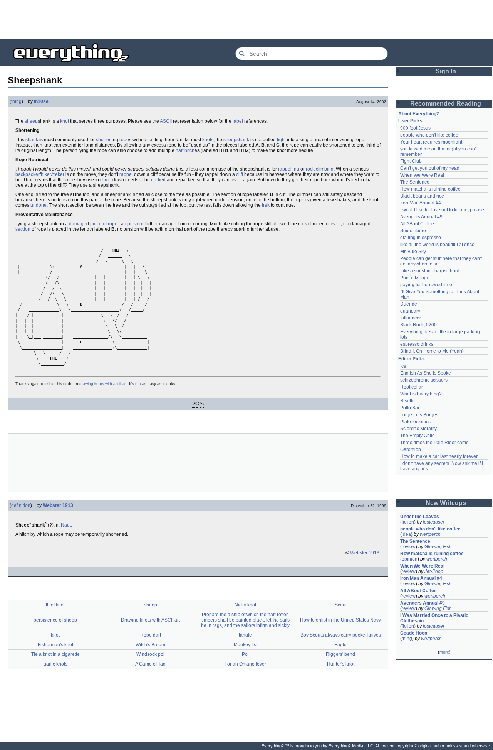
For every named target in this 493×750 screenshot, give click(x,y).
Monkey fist (245, 644)
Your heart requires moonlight (431, 142)
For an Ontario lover (245, 664)
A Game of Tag (150, 664)
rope (124, 139)
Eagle (340, 644)
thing (16, 101)
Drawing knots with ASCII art (150, 620)
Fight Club (411, 161)
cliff (239, 174)
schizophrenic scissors (424, 380)
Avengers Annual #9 (421, 217)
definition (20, 505)
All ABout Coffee (417, 223)
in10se (41, 101)
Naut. (66, 525)
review (409, 546)
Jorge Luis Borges (419, 414)
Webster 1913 (58, 505)
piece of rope (103, 223)
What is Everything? (421, 394)
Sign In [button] (446, 71)
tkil (47, 384)
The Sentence (414, 182)
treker (58, 174)
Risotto (407, 401)
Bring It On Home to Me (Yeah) (432, 351)
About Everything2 (418, 114)
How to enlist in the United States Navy (340, 620)
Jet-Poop (433, 571)
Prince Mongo (414, 277)
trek (266, 205)
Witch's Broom (150, 644)
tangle (245, 635)
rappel (126, 174)
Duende (408, 304)
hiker (46, 174)
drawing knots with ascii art (103, 384)
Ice (403, 366)
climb (105, 179)
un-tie (157, 179)
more (444, 652)
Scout (341, 605)
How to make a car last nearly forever (439, 456)
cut (152, 139)
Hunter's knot (340, 664)
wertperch (430, 534)
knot (64, 121)
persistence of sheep (55, 620)
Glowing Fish (438, 546)
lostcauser (433, 522)
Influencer (410, 318)
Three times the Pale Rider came (434, 442)
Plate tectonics (415, 421)
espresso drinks (416, 344)
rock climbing (320, 169)
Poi (245, 654)
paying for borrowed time (426, 284)
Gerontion (410, 449)
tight (281, 139)
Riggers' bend (340, 654)
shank (31, 139)
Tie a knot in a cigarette (55, 654)
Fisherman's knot (55, 644)
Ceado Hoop (413, 633)
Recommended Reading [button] (445, 103)
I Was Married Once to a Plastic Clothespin (435, 618)
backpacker (27, 174)
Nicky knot (245, 605)
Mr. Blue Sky (413, 251)
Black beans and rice (422, 196)
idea (406, 534)
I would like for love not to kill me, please (442, 210)
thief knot (55, 605)
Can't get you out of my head (429, 168)
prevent (135, 223)
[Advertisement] (246, 19)
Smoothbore (413, 230)
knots (207, 139)
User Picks (410, 120)
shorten (104, 139)
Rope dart (150, 635)
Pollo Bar (409, 407)
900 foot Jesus (415, 128)
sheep (31, 121)
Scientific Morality (418, 428)
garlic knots (55, 664)
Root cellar (411, 387)
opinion (410, 559)
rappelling (288, 169)
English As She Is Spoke (425, 373)
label (238, 121)
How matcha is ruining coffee (430, 189)
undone (38, 205)
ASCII (166, 121)
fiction (408, 522)
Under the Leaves (419, 516)
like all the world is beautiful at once (437, 244)
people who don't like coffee (429, 135)
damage (77, 223)
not (138, 384)
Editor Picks (411, 358)
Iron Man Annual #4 (420, 203)
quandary (410, 311)
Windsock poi (150, 654)
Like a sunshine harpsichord (429, 271)
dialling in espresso (420, 237)
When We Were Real (422, 175)
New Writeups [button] (446, 503)
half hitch (185, 150)
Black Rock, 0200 (418, 325)
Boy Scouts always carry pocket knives (340, 635)
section (22, 229)
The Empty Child (417, 435)
